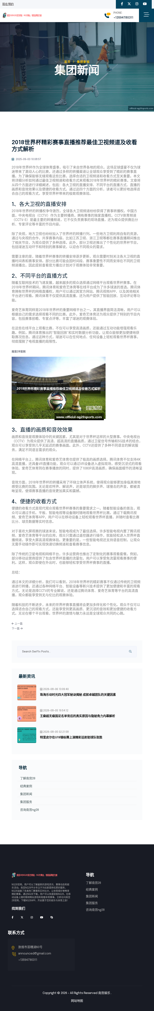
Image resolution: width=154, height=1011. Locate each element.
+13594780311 (123, 17)
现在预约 (8, 4)
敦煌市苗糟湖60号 (30, 947)
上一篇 (18, 623)
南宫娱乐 (104, 993)
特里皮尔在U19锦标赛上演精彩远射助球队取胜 (71, 737)
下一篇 (16, 628)
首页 (67, 61)
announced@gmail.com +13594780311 (34, 957)
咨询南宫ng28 (29, 810)
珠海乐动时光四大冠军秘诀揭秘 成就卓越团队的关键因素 (78, 694)
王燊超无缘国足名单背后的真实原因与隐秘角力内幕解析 (77, 716)
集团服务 (26, 802)
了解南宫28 (27, 778)
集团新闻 (26, 794)
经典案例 (26, 786)
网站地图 (77, 1001)
